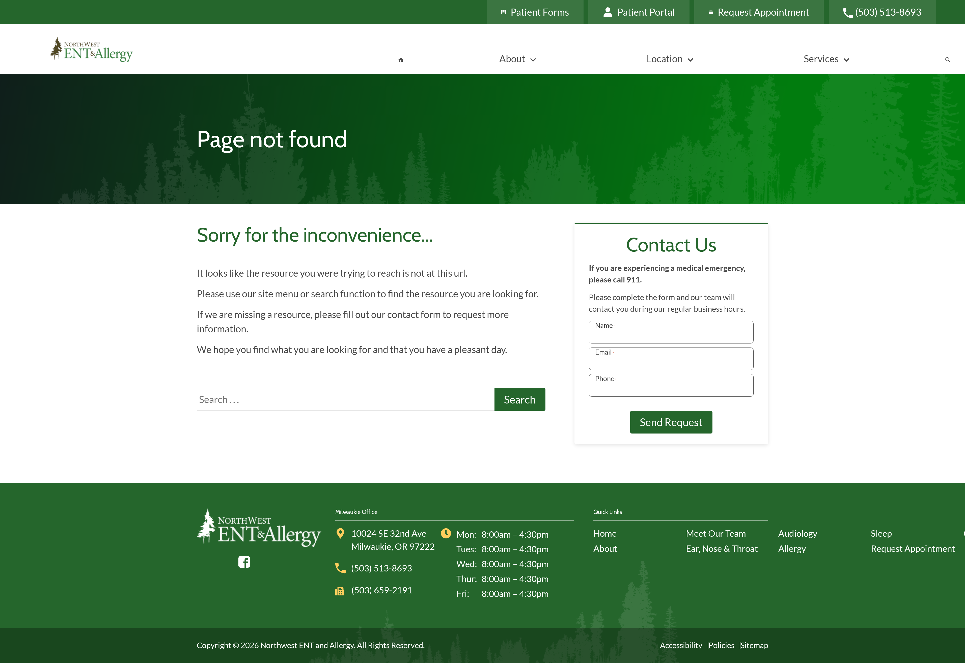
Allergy (792, 548)
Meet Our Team (716, 533)
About (605, 548)
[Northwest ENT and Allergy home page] (140, 49)
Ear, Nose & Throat (722, 548)
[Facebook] (244, 560)
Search (520, 399)
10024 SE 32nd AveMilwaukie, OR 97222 (392, 540)
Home (605, 533)
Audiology (797, 533)
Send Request (671, 422)
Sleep (881, 533)
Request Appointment (913, 548)
